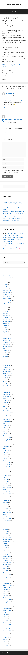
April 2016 (5, 334)
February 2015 (7, 363)
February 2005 (7, 575)
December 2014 (7, 367)
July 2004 (5, 589)
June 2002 (5, 641)
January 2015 (6, 365)
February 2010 (7, 487)
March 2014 (6, 386)
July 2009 (5, 502)
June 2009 (5, 504)
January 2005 (6, 577)
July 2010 (5, 477)
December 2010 (7, 467)
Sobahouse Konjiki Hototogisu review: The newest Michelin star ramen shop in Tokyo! (14, 207)
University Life (7, 71)
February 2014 (7, 388)
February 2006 (7, 556)
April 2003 (5, 620)
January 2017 (6, 315)
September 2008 (7, 523)
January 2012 (6, 440)
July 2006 (5, 546)
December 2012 (7, 417)
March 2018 (6, 311)
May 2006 (5, 550)
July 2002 (5, 639)
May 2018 (5, 309)
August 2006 (6, 543)
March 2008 (6, 535)
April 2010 (5, 483)
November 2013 (7, 394)
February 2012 (7, 438)
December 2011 (7, 442)
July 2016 (5, 327)
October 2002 (6, 633)
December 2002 (7, 629)
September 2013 (7, 398)
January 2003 (6, 626)
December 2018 (7, 294)
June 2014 (5, 379)
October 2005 (6, 564)
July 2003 (5, 614)
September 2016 (7, 323)
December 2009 (7, 492)
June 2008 (5, 529)
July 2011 (5, 452)
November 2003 (7, 606)
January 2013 (6, 415)
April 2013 (5, 409)
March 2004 (6, 597)
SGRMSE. (5, 237)
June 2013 (5, 404)
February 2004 (7, 600)
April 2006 (5, 552)
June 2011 (5, 454)
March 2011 (6, 460)
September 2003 (7, 610)
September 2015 (7, 348)
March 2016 (6, 336)
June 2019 (5, 282)
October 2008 (6, 521)
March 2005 (6, 573)
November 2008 (7, 519)
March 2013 (6, 411)
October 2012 (6, 421)
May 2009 (5, 506)
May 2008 (5, 531)
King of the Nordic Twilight (11, 75)
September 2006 (7, 541)
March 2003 (6, 622)
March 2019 (6, 288)
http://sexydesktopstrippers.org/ (13, 101)
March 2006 (6, 554)
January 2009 (6, 514)
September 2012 (7, 423)
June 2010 (5, 479)
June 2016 (5, 330)
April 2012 (5, 433)
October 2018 (6, 298)
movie (15, 73)
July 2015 (5, 352)
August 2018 (6, 303)
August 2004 (6, 587)
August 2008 (6, 525)
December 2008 (7, 516)
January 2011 (6, 465)
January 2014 (6, 390)
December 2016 (7, 317)
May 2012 (5, 431)
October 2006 (6, 539)
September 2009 (7, 498)
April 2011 (5, 458)
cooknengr (5, 247)
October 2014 (6, 371)
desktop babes (10, 93)
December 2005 (7, 560)
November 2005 (7, 562)
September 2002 (7, 635)
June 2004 (5, 591)
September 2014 (7, 373)
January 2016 (6, 340)
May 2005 (5, 568)
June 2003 (5, 616)
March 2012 (6, 435)
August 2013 (6, 400)
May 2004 (5, 593)
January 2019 (6, 292)
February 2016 (7, 338)
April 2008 (5, 533)
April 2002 (5, 645)
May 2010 (5, 481)
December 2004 (7, 579)
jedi (12, 73)
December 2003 (7, 604)
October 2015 (6, 346)
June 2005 (5, 566)
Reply (5, 107)
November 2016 (7, 319)
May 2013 (5, 406)
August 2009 (6, 500)
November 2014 (7, 369)
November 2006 (7, 537)
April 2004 (5, 595)
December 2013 (7, 392)
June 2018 (5, 307)
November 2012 (7, 419)
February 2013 (7, 413)
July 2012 (5, 427)
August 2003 (6, 612)
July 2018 (5, 305)
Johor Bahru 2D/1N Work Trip (11, 220)
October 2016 (6, 321)
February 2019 (7, 290)
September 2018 (7, 301)
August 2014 (6, 375)
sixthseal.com (14, 4)
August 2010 (6, 475)
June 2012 (5, 429)
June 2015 (5, 355)
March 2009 (6, 510)
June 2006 (5, 548)
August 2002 (6, 637)
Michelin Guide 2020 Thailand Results (13, 200)
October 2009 (6, 496)
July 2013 (5, 402)
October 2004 (6, 583)
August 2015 (6, 350)
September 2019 (7, 278)
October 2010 (6, 471)
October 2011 (6, 446)
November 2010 (7, 469)
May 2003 (5, 618)
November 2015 (7, 344)
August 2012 (6, 425)
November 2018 (7, 296)
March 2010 (6, 485)
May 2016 (5, 332)
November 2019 (7, 276)
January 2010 (6, 489)
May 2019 (5, 284)
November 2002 (7, 631)
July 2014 (5, 377)
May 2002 (5, 643)
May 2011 (5, 456)
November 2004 (7, 581)
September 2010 (7, 473)
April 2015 (5, 359)
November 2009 (7, 494)
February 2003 (7, 624)
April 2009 (5, 508)
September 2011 (7, 448)
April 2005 (5, 570)
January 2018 (6, 313)
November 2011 (7, 444)
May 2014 (5, 381)
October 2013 (6, 396)
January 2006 (6, 558)
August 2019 (6, 280)
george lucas (7, 73)
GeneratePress (22, 653)
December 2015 (7, 342)
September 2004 (7, 585)
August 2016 (6, 325)
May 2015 (5, 357)
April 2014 (5, 384)
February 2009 (7, 512)
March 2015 (6, 361)
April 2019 (5, 286)
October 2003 (6, 608)
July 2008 (5, 527)
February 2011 (7, 462)
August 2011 (6, 450)
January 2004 (6, 602)
